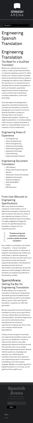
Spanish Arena (16, 390)
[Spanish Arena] (16, 16)
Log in (6, 418)
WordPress (21, 398)
